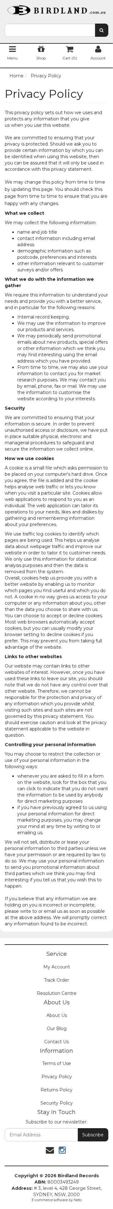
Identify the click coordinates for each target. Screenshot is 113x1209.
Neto (78, 1200)
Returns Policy (56, 1090)
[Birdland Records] (56, 8)
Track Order (56, 980)
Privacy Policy (56, 1076)
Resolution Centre (57, 993)
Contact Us (56, 1042)
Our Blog (57, 1028)
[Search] (101, 30)
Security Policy (56, 1103)
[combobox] (50, 30)
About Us (56, 1015)
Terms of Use (56, 1063)
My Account (56, 967)
